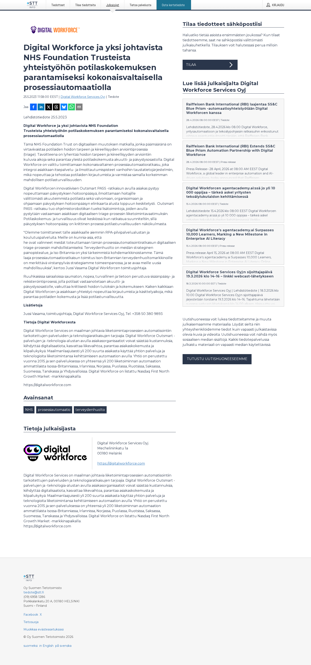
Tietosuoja (31, 622)
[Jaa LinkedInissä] (41, 107)
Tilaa (191, 65)
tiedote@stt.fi (33, 592)
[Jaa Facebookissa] (33, 107)
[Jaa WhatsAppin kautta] (71, 107)
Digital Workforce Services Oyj (83, 97)
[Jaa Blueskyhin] (64, 107)
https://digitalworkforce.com (121, 463)
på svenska (63, 646)
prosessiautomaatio (54, 410)
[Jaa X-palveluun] (48, 107)
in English (46, 646)
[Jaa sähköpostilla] (79, 107)
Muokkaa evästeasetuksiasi (43, 629)
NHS (29, 410)
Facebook (30, 615)
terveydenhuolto (90, 410)
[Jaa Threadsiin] (56, 107)
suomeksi (30, 646)
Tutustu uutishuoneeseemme (217, 359)
